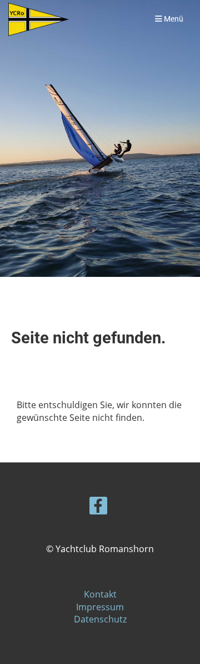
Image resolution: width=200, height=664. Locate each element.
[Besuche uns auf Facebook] (98, 507)
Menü (172, 19)
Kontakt (100, 594)
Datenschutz (100, 619)
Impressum (100, 607)
